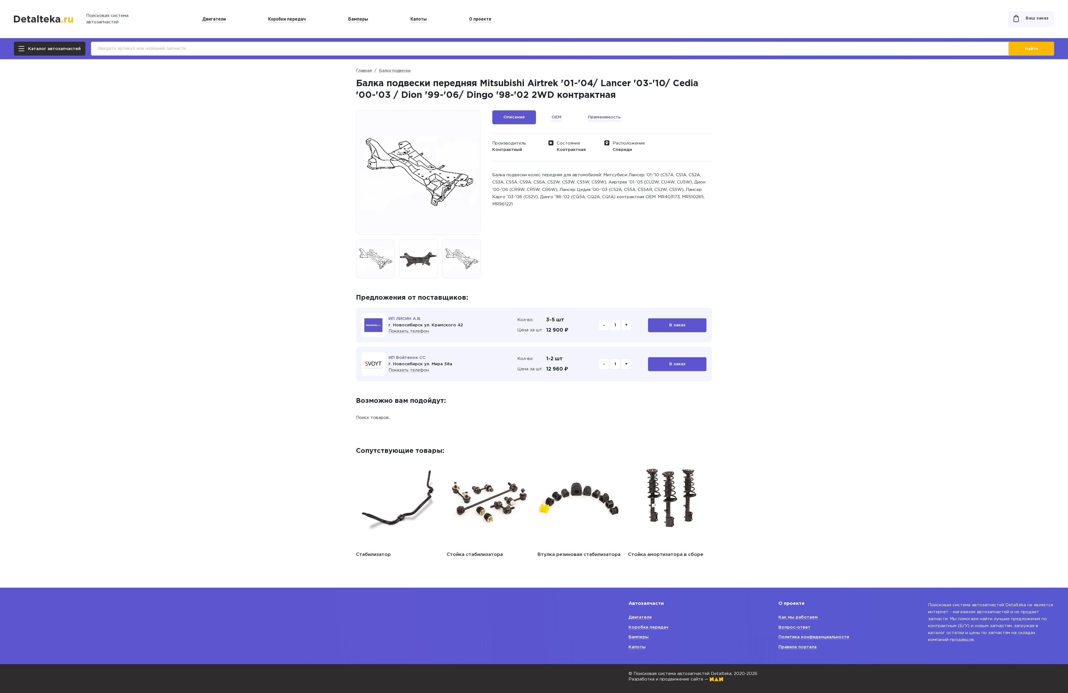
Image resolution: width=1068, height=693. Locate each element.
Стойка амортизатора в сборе (665, 555)
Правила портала (797, 647)
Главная (364, 71)
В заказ (677, 325)
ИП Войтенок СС (407, 357)
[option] (375, 259)
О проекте (480, 19)
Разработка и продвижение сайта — (669, 679)
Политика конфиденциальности (813, 637)
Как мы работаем (798, 617)
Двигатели (214, 19)
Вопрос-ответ (794, 627)
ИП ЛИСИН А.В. (405, 319)
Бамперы (358, 19)
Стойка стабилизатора (475, 555)
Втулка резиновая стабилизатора (578, 555)
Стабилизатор (373, 555)
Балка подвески (395, 71)
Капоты (419, 19)
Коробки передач (287, 19)
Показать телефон (409, 331)
